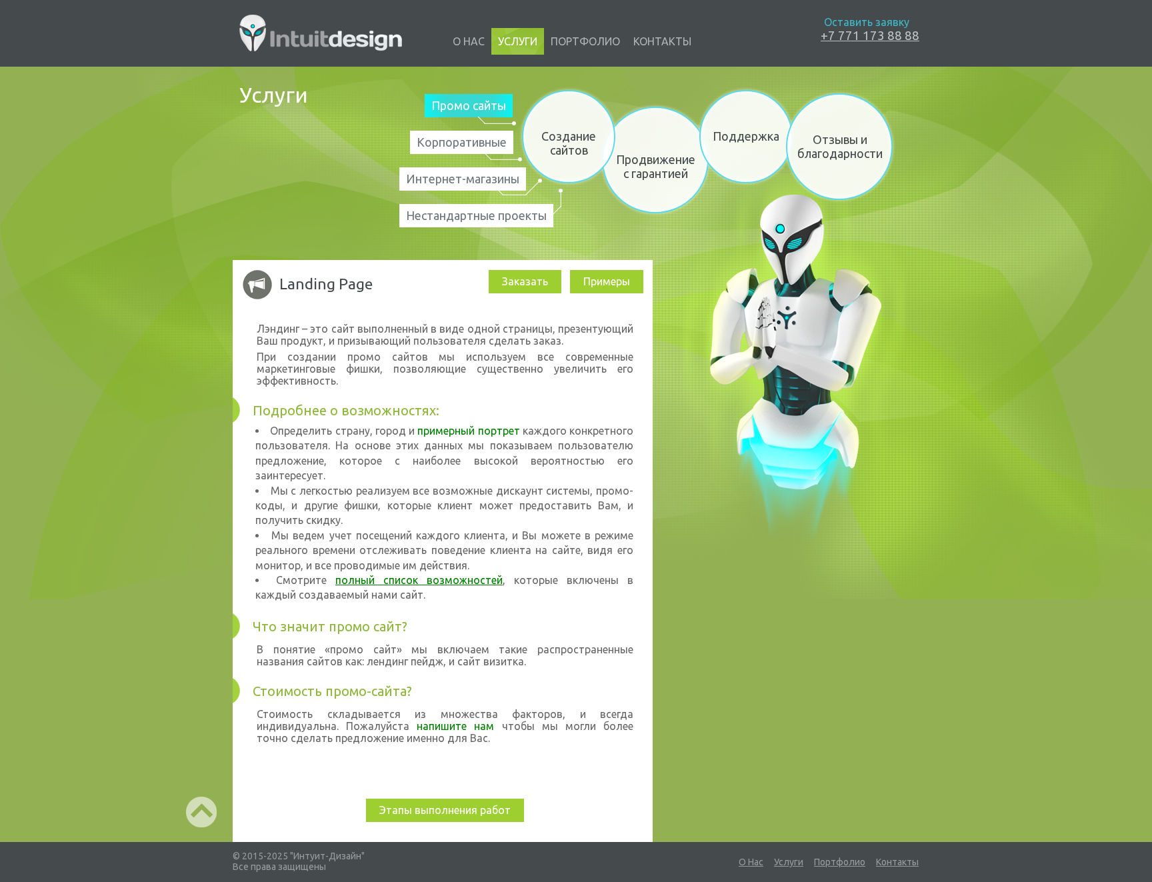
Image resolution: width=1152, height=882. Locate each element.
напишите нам (455, 726)
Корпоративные (462, 142)
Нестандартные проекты (476, 215)
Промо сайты (468, 105)
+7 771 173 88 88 (870, 35)
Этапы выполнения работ (445, 810)
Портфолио (585, 41)
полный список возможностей (419, 580)
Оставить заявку (866, 22)
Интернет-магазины (462, 178)
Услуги (517, 41)
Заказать (525, 281)
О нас (469, 41)
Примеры (606, 281)
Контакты (662, 41)
